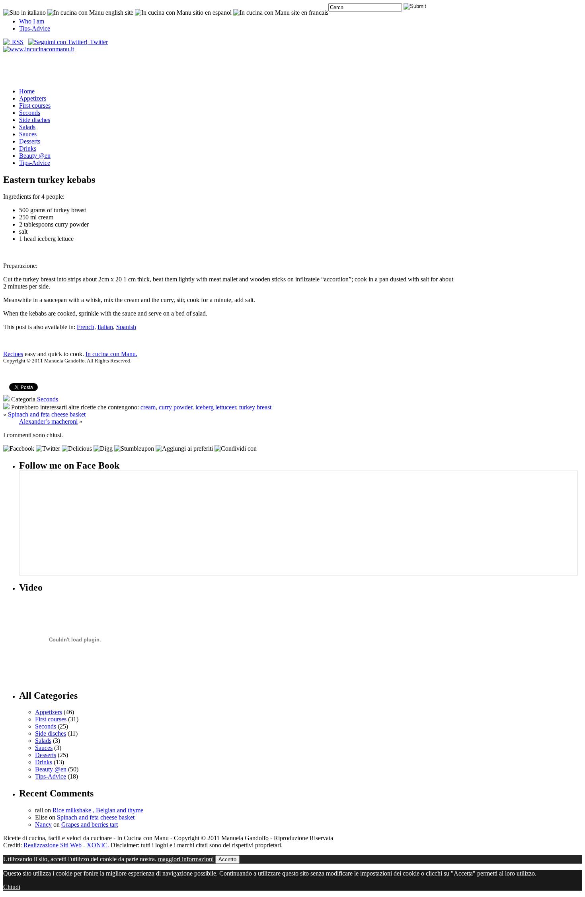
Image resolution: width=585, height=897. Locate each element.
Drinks (27, 148)
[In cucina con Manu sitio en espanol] (183, 12)
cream (148, 407)
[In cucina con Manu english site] (90, 12)
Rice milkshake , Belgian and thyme (98, 810)
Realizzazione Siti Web (52, 845)
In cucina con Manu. (111, 354)
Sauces (28, 134)
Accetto (227, 859)
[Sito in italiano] (24, 12)
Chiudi (11, 886)
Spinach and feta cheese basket (47, 414)
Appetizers (32, 98)
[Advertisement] (292, 69)
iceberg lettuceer (215, 407)
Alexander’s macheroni (48, 421)
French (85, 327)
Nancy (43, 824)
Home (27, 91)
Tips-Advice (34, 28)
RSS (16, 42)
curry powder (175, 407)
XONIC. (98, 845)
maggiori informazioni (186, 859)
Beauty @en (35, 155)
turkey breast (255, 407)
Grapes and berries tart (89, 824)
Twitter (98, 42)
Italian (105, 327)
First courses (35, 105)
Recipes (13, 354)
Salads (27, 127)
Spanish (126, 327)
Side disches (34, 119)
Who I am (31, 21)
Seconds (29, 112)
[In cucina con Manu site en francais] (280, 12)
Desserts (29, 141)
